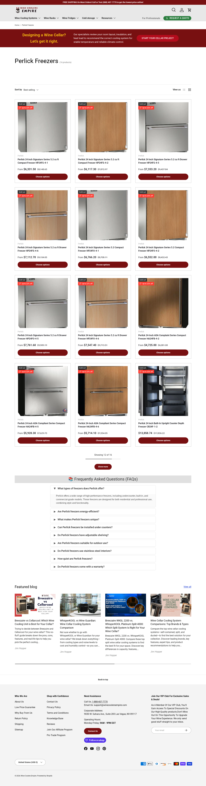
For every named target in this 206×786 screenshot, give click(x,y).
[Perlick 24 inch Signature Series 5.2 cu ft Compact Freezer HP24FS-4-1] (43, 127)
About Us (19, 701)
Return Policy (21, 718)
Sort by (18, 89)
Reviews (51, 724)
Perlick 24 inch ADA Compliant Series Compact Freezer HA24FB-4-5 (41, 425)
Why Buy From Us (23, 713)
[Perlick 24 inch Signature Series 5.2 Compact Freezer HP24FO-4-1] (103, 215)
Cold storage (88, 18)
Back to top (103, 679)
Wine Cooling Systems (26, 18)
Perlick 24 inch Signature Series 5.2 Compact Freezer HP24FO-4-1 (101, 249)
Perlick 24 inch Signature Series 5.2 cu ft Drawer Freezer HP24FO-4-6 (102, 337)
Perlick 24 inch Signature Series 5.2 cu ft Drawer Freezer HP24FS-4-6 (42, 249)
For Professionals (151, 18)
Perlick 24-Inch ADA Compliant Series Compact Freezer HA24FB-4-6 (102, 425)
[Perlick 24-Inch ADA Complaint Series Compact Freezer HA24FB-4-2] (163, 303)
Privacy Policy (54, 707)
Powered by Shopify (44, 776)
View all (187, 586)
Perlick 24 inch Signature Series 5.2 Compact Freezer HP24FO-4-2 (161, 249)
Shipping (19, 724)
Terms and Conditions (58, 713)
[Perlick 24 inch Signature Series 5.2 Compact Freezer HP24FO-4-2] (163, 215)
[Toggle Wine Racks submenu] (57, 18)
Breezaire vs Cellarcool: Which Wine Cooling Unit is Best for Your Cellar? (34, 622)
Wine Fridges (68, 18)
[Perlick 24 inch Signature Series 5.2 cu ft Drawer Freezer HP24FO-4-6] (103, 303)
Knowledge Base (55, 718)
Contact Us (52, 701)
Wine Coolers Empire (28, 776)
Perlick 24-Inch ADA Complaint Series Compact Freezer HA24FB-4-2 (162, 337)
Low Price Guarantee (25, 707)
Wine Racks (49, 18)
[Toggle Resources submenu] (114, 18)
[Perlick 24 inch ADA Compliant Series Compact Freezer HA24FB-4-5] (43, 391)
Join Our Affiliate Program (59, 729)
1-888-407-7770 (100, 701)
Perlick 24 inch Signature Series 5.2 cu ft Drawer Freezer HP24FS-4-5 (162, 161)
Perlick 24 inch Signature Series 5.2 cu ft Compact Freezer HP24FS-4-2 (98, 161)
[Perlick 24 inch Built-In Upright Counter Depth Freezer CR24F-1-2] (163, 391)
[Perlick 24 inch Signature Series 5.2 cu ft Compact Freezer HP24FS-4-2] (103, 127)
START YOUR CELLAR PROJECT (158, 38)
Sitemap (19, 729)
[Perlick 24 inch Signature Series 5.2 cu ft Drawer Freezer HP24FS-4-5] (163, 127)
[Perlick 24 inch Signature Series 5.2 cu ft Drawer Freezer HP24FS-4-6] (43, 215)
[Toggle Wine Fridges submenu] (77, 18)
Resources (107, 18)
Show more (103, 467)
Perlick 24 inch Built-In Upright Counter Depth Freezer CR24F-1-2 (161, 425)
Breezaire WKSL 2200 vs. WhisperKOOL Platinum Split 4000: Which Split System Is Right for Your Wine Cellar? (125, 625)
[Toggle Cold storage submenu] (97, 18)
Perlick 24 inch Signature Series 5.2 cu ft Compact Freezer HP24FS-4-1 (38, 161)
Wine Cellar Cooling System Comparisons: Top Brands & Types (169, 622)
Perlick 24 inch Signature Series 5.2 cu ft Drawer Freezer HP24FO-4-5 (42, 337)
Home (17, 25)
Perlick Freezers (28, 25)
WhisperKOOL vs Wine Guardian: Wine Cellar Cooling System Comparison (78, 624)
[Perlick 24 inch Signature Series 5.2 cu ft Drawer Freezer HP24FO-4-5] (43, 303)
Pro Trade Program (56, 735)
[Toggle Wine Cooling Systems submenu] (39, 18)
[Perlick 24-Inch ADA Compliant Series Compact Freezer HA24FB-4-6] (103, 391)
